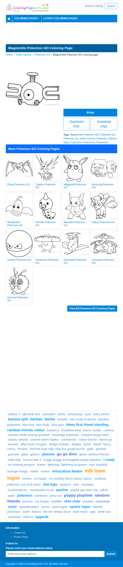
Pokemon (24, 495)
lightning (53, 464)
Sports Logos (80, 507)
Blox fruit (28, 424)
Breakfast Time (71, 430)
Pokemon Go (70, 138)
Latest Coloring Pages (60, 18)
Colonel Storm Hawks (44, 439)
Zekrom (28, 517)
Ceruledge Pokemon (65, 435)
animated (48, 414)
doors (87, 444)
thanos (36, 511)
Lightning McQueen (74, 464)
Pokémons (102, 142)
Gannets (13, 454)
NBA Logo (50, 484)
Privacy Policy (21, 537)
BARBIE (50, 419)
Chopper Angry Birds (95, 435)
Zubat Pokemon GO (18, 184)
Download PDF (76, 124)
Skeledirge (103, 501)
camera (108, 430)
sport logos (59, 507)
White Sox (104, 511)
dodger (76, 444)
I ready (109, 460)
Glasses (48, 454)
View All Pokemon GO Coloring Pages (92, 308)
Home (9, 54)
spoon (45, 507)
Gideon (35, 454)
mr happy (40, 478)
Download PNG (104, 124)
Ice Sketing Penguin (21, 464)
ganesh (101, 449)
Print (90, 112)
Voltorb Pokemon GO (19, 259)
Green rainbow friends (94, 454)
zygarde (42, 517)
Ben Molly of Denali (83, 419)
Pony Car (56, 495)
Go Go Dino (67, 454)
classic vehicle (18, 439)
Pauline (62, 490)
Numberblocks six (42, 490)
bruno (87, 430)
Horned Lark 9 (32, 459)
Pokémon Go (107, 134)
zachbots (14, 517)
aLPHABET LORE (31, 414)
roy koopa (42, 501)
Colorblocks (68, 439)
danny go (105, 439)
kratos (41, 464)
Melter (34, 471)
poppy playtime (78, 495)
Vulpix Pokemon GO (103, 222)
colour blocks (88, 439)
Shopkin (87, 501)
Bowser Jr (53, 430)
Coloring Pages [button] (26, 18)
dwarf (97, 444)
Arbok (61, 414)
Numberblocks (18, 490)
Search (111, 6)
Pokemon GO (42, 54)
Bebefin (62, 419)
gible (24, 454)
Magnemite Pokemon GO (84, 134)
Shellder (56, 501)
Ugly (93, 511)
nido (76, 484)
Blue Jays (58, 424)
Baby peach (101, 414)
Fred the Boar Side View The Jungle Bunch (57, 449)
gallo (90, 449)
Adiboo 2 (14, 414)
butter (97, 430)
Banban (36, 419)
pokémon (41, 495)
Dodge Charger (59, 444)
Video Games (23, 54)
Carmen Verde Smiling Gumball (28, 435)
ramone (27, 501)
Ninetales (87, 484)
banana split (18, 419)
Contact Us (19, 532)
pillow (104, 490)
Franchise (76, 142)
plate (11, 495)
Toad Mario (80, 511)
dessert (13, 444)
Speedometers (29, 507)
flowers (23, 449)
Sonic (12, 507)
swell (25, 511)
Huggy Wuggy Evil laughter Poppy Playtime (72, 459)
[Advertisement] (61, 33)
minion (45, 471)
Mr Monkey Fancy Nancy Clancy (70, 478)
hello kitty (14, 459)
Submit (111, 554)
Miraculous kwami (67, 471)
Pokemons (89, 142)
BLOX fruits (42, 424)
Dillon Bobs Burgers (33, 444)
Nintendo (101, 138)
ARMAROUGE (75, 414)
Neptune (65, 484)
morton (27, 478)
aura (88, 414)
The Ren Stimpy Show (57, 511)
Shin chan (72, 501)
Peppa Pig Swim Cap (84, 490)
